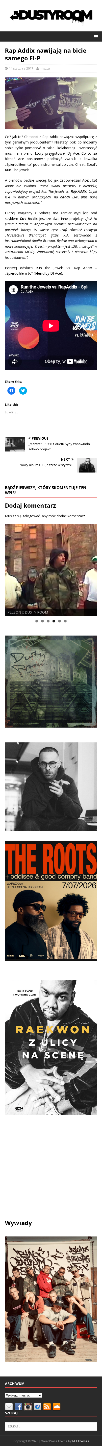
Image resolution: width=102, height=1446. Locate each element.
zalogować (31, 516)
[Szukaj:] (51, 1426)
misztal (45, 68)
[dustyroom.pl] (51, 28)
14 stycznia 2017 (21, 68)
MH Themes (80, 1441)
